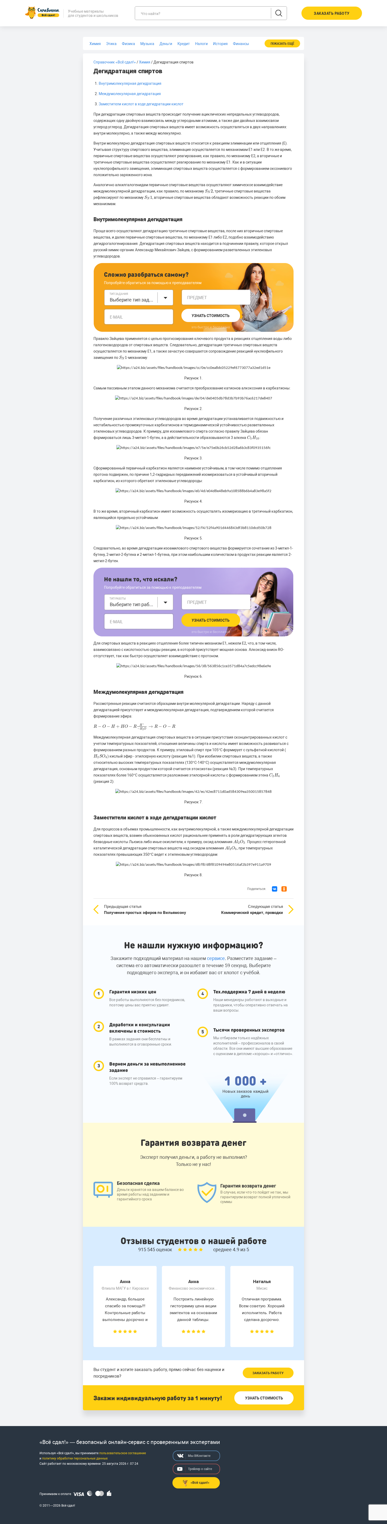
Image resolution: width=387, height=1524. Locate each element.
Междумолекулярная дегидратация (130, 94)
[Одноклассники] (284, 889)
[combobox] (138, 297)
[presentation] (209, 191)
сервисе (216, 958)
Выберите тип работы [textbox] (132, 604)
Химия (144, 62)
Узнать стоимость (211, 316)
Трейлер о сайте (200, 1469)
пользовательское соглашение (122, 1453)
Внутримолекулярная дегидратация (130, 83)
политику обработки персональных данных (75, 1458)
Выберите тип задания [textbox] (132, 299)
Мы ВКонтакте (199, 1456)
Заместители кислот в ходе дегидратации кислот (141, 104)
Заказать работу (268, 1373)
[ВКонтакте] (274, 889)
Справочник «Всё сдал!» (114, 62)
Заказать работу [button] (332, 13)
